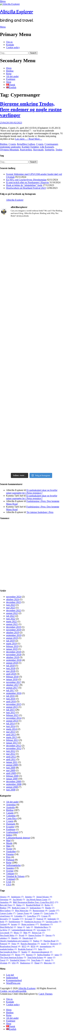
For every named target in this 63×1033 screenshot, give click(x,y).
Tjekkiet (10, 873)
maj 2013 (10, 732)
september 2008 (13, 784)
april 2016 (11, 701)
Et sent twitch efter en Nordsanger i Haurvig (27, 182)
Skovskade (38, 149)
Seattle (25, 952)
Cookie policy (13, 47)
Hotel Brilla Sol (8, 927)
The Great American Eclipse (13, 957)
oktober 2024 (12, 599)
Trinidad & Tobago (15, 876)
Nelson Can (38, 932)
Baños (20, 905)
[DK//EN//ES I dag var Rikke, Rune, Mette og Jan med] (31, 441)
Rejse (8, 73)
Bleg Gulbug (28, 144)
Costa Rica (11, 818)
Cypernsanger (51, 144)
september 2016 (13, 693)
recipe (45, 943)
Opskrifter (11, 851)
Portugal (10, 859)
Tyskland (10, 879)
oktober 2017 (12, 685)
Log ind (10, 975)
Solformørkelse (13, 865)
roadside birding (8, 949)
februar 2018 (12, 676)
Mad (8, 840)
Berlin (49, 905)
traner (51, 957)
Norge (9, 848)
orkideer (5, 938)
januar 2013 (12, 743)
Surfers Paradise (45, 954)
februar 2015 (12, 715)
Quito (15, 943)
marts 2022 (11, 621)
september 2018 (13, 660)
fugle (3, 921)
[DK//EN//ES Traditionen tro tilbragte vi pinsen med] (31, 301)
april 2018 (11, 674)
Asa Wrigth (19, 899)
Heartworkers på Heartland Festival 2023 (26, 188)
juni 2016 (10, 698)
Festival (41, 919)
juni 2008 (10, 789)
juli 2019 (10, 640)
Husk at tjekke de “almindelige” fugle (24, 185)
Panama (10, 854)
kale (29, 927)
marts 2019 (11, 643)
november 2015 (13, 704)
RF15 (25, 946)
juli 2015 (10, 709)
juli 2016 (10, 696)
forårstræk (53, 919)
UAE (8, 882)
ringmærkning (47, 946)
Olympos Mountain (9, 149)
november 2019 (13, 629)
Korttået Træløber (30, 147)
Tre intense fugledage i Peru (39, 512)
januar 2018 (12, 679)
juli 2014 (10, 723)
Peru (8, 857)
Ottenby (16, 938)
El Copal (30, 919)
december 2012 (13, 745)
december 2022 (13, 610)
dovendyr (5, 919)
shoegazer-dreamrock (41, 952)
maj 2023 (10, 607)
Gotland (5, 924)
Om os (9, 42)
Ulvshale (5, 963)
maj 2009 (10, 770)
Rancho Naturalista (30, 943)
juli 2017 (10, 690)
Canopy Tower (24, 913)
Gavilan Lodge (53, 921)
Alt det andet (12, 76)
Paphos (37, 941)
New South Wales (8, 935)
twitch (49, 960)
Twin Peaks (37, 960)
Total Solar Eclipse (36, 957)
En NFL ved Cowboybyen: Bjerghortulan (26, 179)
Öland (38, 963)
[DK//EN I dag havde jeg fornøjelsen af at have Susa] (31, 380)
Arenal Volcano (44, 897)
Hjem (8, 68)
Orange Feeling (36, 935)
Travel (4, 960)
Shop (8, 82)
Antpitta (30, 897)
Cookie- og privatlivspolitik (13, 991)
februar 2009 (12, 776)
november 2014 (13, 718)
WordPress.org (13, 983)
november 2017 (13, 682)
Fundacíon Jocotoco (34, 921)
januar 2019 (12, 649)
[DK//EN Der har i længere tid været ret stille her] (31, 272)
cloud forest (6, 916)
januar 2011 (11, 762)
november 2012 (13, 748)
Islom (21, 927)
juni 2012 (10, 751)
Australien (6, 902)
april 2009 (11, 773)
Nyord (23, 935)
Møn (8, 846)
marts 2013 (11, 737)
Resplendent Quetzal (10, 946)
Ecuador (10, 826)
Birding (9, 71)
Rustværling (26, 149)
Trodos (59, 149)
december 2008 (13, 781)
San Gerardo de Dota (10, 952)
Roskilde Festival (27, 949)
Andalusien (17, 897)
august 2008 (12, 787)
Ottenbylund (29, 938)
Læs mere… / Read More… (28, 139)
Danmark (10, 824)
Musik (9, 843)
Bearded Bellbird (34, 905)
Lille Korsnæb (47, 147)
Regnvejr (55, 943)
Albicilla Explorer (16, 12)
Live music (43, 930)
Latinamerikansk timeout (18, 837)
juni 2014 (10, 726)
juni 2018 (10, 668)
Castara (38, 913)
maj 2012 (10, 754)
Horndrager (46, 924)
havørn (15, 924)
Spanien (10, 868)
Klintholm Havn (42, 927)
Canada (9, 813)
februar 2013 (12, 740)
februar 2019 (12, 646)
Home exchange (30, 924)
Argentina (11, 804)
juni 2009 (10, 767)
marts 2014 (11, 729)
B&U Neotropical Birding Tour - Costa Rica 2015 (35, 902)
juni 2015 (10, 712)
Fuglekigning (16, 921)
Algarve (5, 897)
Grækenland (12, 832)
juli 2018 (10, 665)
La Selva (5, 930)
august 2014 (12, 720)
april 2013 (11, 734)
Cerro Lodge (50, 913)
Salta (41, 949)
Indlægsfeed (12, 977)
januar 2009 (12, 778)
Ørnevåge (49, 963)
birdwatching (37, 908)
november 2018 (13, 654)
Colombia (11, 815)
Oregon (50, 935)
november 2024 (13, 596)
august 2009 (12, 765)
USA (8, 884)
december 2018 (13, 652)
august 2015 (12, 707)
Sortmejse (49, 149)
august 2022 (12, 613)
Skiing (20, 954)
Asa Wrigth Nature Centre (38, 899)
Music (18, 932)
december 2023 (13, 602)
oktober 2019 (12, 632)
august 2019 (12, 638)
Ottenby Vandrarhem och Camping (16, 941)
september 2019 (13, 635)
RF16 (34, 946)
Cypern (12, 144)
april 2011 (11, 759)
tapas (58, 954)
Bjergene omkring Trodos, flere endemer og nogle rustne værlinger (31, 109)
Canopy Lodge (7, 913)
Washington (26, 963)
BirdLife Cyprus (20, 908)
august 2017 (12, 687)
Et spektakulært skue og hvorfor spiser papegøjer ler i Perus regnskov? (31, 491)
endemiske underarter (10, 147)
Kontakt (10, 44)
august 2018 (12, 663)
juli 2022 (10, 616)
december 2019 (13, 627)
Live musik (6, 932)
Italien (9, 835)
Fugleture (10, 79)
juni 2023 (10, 605)
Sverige (9, 870)
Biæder (49, 908)
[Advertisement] (31, 554)
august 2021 (12, 624)
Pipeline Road (51, 941)
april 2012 (11, 756)
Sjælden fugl (7, 954)
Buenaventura (40, 910)
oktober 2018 (12, 657)
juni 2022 (10, 618)
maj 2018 (10, 671)
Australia (10, 807)
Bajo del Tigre (7, 905)
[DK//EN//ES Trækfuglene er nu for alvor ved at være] (31, 330)
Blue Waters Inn (23, 910)
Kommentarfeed (14, 980)
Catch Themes (45, 994)
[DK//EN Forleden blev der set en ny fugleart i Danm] (31, 236)
